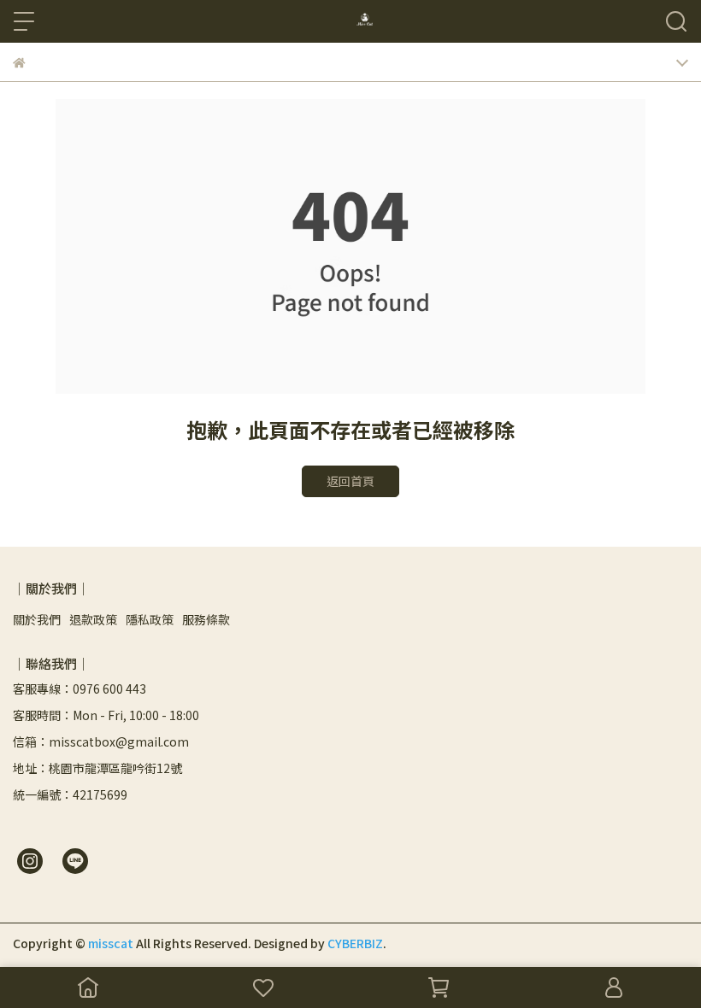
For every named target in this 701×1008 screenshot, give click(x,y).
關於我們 (37, 619)
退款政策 (93, 619)
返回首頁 (350, 480)
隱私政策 (150, 619)
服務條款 (206, 619)
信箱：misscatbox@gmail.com (101, 741)
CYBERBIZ (355, 943)
